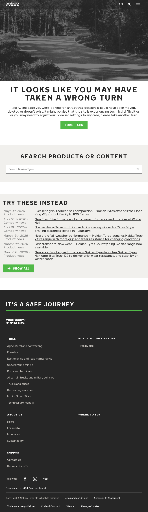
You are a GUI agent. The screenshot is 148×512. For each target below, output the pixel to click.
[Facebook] (25, 479)
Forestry (12, 352)
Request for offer (18, 466)
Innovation (14, 434)
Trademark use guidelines (21, 506)
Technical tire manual (20, 402)
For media (13, 428)
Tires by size (86, 345)
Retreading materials (20, 390)
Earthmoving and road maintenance (29, 358)
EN (121, 4)
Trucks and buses (18, 383)
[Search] (129, 4)
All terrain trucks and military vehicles (30, 377)
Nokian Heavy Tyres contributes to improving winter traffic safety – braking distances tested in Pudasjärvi (84, 229)
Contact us (14, 459)
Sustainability (15, 440)
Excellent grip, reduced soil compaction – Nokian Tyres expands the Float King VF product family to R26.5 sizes (88, 212)
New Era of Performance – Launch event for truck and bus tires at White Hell (88, 220)
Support (14, 452)
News (10, 421)
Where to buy (89, 414)
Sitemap (70, 506)
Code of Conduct (50, 506)
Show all (21, 268)
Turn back (74, 125)
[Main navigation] (138, 4)
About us (14, 414)
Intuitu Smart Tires (19, 396)
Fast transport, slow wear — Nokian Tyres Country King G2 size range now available (88, 245)
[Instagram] (35, 479)
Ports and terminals (19, 371)
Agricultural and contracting (24, 345)
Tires (11, 338)
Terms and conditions (76, 498)
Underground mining (20, 364)
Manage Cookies (90, 506)
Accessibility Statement (107, 498)
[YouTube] (45, 479)
